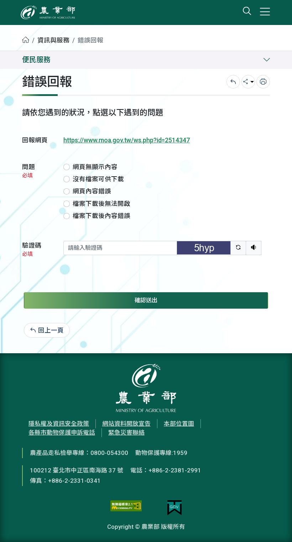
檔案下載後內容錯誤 (101, 215)
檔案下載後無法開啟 (101, 203)
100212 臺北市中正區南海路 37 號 (76, 470)
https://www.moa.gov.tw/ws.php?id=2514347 (126, 140)
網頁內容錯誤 (92, 191)
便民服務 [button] (36, 60)
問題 (28, 171)
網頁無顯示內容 (95, 167)
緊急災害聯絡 (126, 432)
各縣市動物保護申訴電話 (61, 432)
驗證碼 (31, 249)
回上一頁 (51, 330)
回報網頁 (35, 140)
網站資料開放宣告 (126, 423)
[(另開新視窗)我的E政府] (174, 507)
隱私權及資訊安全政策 (58, 423)
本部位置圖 (179, 423)
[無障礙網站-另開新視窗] (126, 507)
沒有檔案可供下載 (98, 179)
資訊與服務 (53, 40)
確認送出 (146, 300)
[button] (276, 526)
